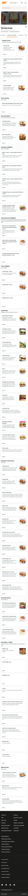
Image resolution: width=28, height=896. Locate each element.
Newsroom (16, 830)
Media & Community (18, 823)
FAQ (2, 817)
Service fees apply (4, 31)
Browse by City (4, 828)
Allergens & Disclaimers (14, 31)
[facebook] (6, 886)
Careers (15, 820)
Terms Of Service (4, 859)
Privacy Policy (4, 862)
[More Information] (26, 27)
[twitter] (2, 886)
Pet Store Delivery (5, 849)
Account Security (5, 871)
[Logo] (4, 3)
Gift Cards (3, 820)
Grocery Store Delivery (6, 846)
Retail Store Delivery (6, 839)
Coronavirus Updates (5, 874)
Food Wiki (16, 828)
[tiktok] (15, 886)
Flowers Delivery (5, 844)
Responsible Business (6, 830)
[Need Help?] (22, 3)
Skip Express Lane (5, 825)
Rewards (3, 823)
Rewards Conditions (5, 877)
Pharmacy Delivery (5, 852)
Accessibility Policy (5, 868)
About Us (3, 815)
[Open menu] (25, 2)
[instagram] (11, 886)
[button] (11, 35)
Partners (16, 815)
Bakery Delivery (5, 836)
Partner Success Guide (19, 825)
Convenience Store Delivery (7, 841)
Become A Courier (18, 817)
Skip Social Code (4, 865)
